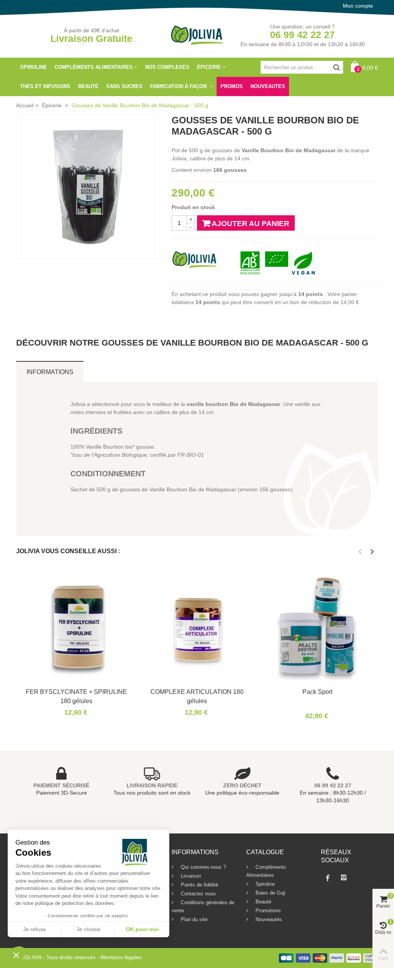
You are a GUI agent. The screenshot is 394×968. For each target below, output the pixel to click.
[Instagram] (343, 877)
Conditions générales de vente (203, 906)
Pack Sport (317, 691)
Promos (231, 86)
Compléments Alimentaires (94, 67)
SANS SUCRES (124, 86)
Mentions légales (121, 957)
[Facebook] (327, 877)
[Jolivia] (197, 34)
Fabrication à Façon (179, 86)
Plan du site (193, 919)
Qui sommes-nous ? (202, 867)
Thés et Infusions (45, 86)
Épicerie (209, 67)
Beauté (88, 86)
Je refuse (34, 929)
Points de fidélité (198, 885)
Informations (50, 372)
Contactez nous (197, 893)
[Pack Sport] (317, 626)
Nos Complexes (167, 67)
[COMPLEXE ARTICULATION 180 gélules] (196, 626)
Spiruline (33, 67)
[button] (16, 955)
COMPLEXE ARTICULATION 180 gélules (197, 696)
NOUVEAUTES (267, 86)
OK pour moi (142, 929)
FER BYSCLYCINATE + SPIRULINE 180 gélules (76, 696)
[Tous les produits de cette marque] (195, 259)
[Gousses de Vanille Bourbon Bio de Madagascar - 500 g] (88, 186)
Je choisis (88, 929)
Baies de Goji (269, 893)
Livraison (190, 876)
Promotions (267, 910)
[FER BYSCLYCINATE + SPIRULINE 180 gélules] (76, 626)
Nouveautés (268, 919)
